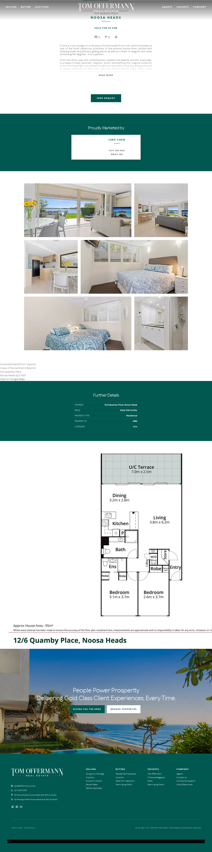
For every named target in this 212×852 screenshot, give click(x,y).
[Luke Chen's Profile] (82, 146)
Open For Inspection (125, 781)
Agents (167, 7)
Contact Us (181, 777)
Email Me (117, 154)
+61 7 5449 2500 (20, 790)
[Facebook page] (13, 807)
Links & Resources (184, 784)
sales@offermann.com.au (24, 786)
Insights (183, 7)
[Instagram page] (17, 807)
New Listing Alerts (124, 784)
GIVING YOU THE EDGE (87, 709)
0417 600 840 (117, 150)
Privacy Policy (29, 828)
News (150, 781)
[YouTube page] (21, 807)
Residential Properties (126, 774)
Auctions (42, 7)
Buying (26, 7)
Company (199, 7)
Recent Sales (91, 784)
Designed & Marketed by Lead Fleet (187, 828)
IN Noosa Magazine (156, 777)
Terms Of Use (17, 828)
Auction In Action (94, 781)
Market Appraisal (94, 788)
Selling (11, 7)
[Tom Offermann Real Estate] (106, 7)
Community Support (185, 781)
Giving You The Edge (95, 774)
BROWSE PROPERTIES (124, 709)
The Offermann (155, 774)
